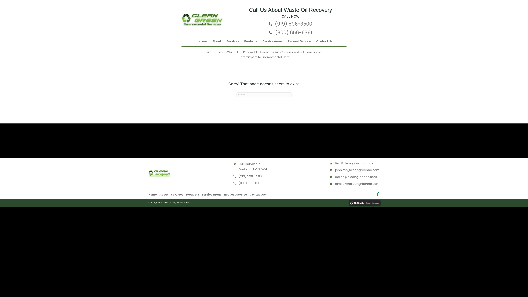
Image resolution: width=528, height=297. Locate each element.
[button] (378, 194)
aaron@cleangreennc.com (356, 177)
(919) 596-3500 (293, 23)
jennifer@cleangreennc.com (357, 170)
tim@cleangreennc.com (354, 163)
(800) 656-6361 (293, 32)
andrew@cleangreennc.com (357, 184)
